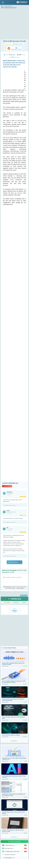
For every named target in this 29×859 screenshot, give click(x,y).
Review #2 (9, 513)
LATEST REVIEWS (8, 483)
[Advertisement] (14, 24)
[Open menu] (3, 2)
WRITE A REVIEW (7, 486)
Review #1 (9, 494)
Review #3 (9, 530)
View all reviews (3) (13, 562)
